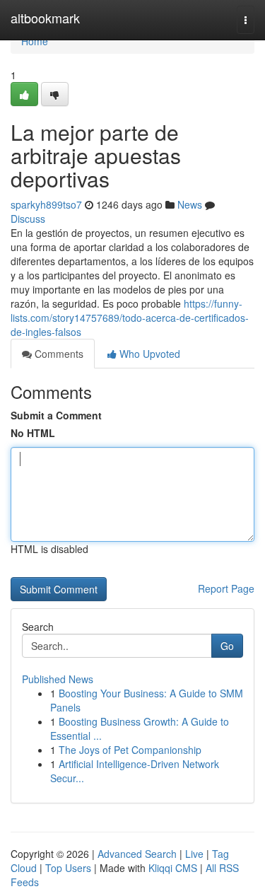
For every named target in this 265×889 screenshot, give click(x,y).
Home (34, 41)
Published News (57, 679)
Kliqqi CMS (172, 868)
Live (194, 854)
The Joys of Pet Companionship (130, 750)
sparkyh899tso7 (46, 204)
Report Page (226, 588)
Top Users (68, 868)
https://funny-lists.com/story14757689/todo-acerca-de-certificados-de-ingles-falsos (130, 317)
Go (227, 646)
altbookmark (45, 17)
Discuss (28, 218)
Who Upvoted (148, 354)
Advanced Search (137, 854)
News (189, 204)
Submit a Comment (56, 415)
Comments (57, 354)
